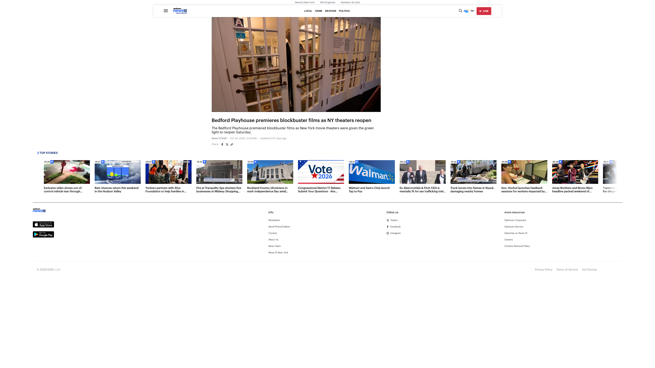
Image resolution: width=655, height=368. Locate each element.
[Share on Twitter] (227, 144)
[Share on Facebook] (222, 144)
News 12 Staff (219, 138)
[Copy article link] (231, 144)
